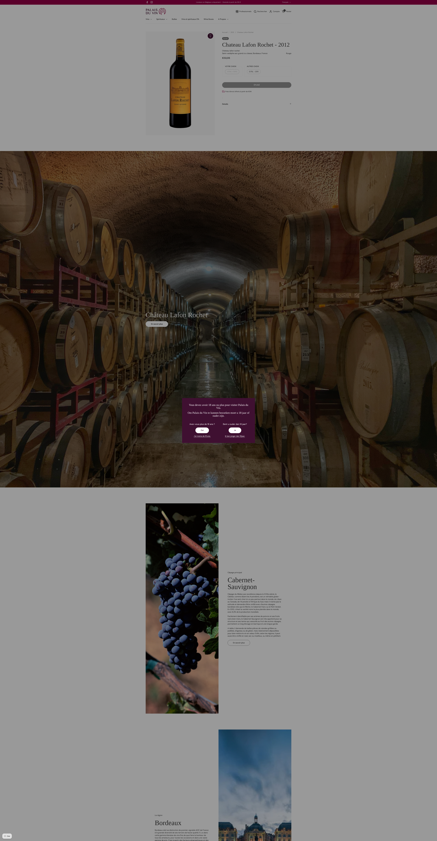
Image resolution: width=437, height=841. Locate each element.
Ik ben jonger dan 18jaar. (235, 436)
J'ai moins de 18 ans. (202, 436)
